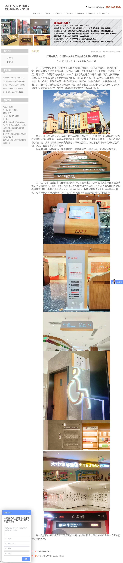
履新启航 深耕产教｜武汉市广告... (14, 78)
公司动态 (110, 52)
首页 (104, 52)
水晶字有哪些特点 (44, 551)
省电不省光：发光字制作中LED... (13, 92)
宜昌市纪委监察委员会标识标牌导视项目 (51, 556)
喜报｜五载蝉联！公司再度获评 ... (14, 88)
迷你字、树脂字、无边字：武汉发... (14, 85)
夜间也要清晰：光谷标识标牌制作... (14, 81)
